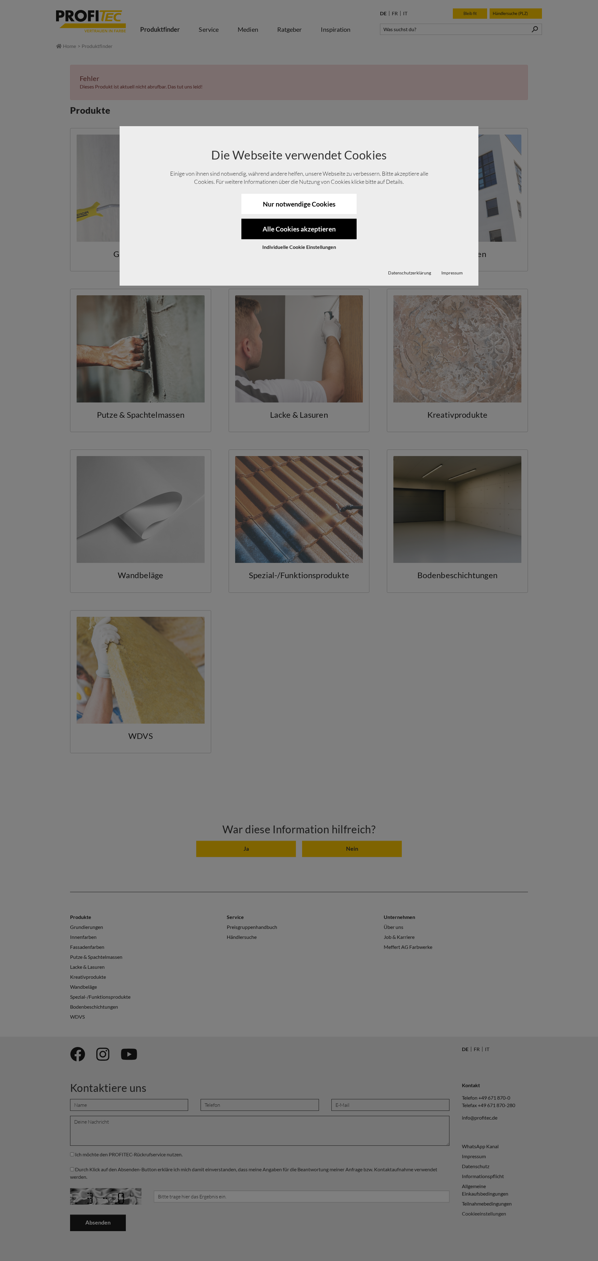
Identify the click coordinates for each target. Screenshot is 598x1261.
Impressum (452, 272)
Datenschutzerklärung (409, 272)
